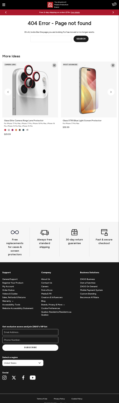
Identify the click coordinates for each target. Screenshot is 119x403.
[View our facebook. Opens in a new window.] (23, 377)
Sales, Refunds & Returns (14, 297)
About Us (45, 279)
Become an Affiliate (89, 297)
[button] (7, 91)
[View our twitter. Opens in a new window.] (14, 377)
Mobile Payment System (91, 290)
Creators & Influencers (52, 297)
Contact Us (46, 283)
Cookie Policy (76, 399)
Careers (44, 286)
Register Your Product (12, 283)
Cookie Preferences (50, 308)
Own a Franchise (87, 283)
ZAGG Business (87, 279)
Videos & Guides (10, 294)
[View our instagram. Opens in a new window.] (4, 377)
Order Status (8, 290)
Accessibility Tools (11, 304)
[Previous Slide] (5, 12)
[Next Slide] (113, 12)
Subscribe (30, 347)
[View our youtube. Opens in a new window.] (32, 377)
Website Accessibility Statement (17, 308)
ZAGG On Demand (88, 286)
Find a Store (46, 290)
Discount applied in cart (74, 12)
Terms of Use (42, 399)
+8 (27, 130)
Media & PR (46, 294)
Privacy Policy (59, 399)
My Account (8, 286)
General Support (10, 279)
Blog (43, 301)
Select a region (10, 357)
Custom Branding (88, 294)
